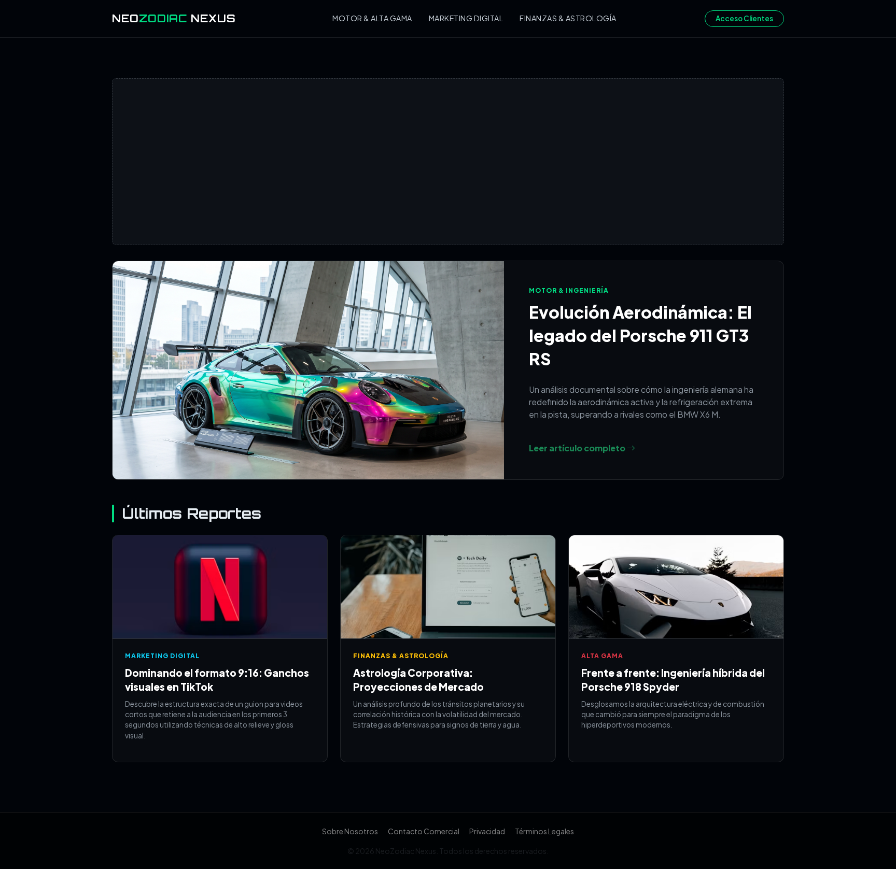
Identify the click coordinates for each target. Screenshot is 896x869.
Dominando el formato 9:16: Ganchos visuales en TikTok (217, 679)
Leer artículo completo (578, 448)
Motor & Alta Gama (372, 18)
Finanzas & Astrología (568, 18)
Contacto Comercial (423, 831)
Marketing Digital (466, 18)
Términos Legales (544, 831)
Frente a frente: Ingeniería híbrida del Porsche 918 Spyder (673, 679)
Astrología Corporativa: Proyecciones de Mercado (418, 679)
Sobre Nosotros (350, 831)
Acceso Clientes (744, 18)
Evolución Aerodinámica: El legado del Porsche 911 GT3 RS (640, 335)
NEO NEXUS (174, 18)
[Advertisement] (448, 161)
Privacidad (487, 831)
